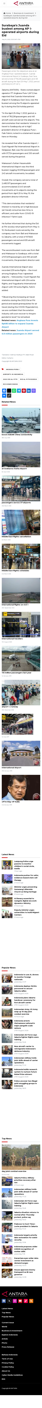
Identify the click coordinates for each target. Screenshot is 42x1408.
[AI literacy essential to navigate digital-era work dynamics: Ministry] (7, 902)
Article (5, 1339)
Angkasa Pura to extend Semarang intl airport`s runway (20, 705)
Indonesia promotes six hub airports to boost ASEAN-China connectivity (20, 433)
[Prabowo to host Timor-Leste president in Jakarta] (7, 1227)
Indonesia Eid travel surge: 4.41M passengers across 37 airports (17, 501)
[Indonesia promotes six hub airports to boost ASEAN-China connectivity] (21, 420)
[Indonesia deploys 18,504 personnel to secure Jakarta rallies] (7, 989)
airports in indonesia (13, 374)
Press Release (8, 1347)
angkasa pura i (12, 369)
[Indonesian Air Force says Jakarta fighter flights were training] (7, 1038)
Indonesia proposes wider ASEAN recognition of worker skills (25, 1249)
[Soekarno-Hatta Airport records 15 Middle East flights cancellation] (21, 522)
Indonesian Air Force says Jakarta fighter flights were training (26, 1037)
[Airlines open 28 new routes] (17, 724)
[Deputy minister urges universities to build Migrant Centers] (7, 913)
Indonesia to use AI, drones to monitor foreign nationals (26, 977)
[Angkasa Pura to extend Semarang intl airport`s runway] (21, 692)
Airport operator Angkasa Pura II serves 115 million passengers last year (20, 671)
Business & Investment (24, 13)
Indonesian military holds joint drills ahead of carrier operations (26, 1060)
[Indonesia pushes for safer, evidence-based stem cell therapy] (7, 879)
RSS (3, 1379)
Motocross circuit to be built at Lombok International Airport (20, 766)
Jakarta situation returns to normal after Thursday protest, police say (26, 1214)
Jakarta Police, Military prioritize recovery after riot (25, 1180)
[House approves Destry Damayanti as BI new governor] (7, 1273)
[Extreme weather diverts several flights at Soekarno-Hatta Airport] (21, 454)
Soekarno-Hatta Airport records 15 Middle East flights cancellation (18, 535)
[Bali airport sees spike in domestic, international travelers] (21, 624)
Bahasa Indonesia (10, 1355)
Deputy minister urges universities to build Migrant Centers (26, 912)
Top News (7, 1139)
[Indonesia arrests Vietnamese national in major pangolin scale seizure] (7, 1024)
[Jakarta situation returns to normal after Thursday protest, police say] (7, 1216)
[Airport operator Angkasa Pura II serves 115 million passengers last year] (21, 658)
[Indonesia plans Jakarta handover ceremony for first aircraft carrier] (7, 1001)
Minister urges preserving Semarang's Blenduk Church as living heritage (25, 889)
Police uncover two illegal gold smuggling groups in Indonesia (25, 1083)
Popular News (9, 968)
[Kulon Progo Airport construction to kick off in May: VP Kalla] (21, 787)
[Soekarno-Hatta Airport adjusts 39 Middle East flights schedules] (21, 556)
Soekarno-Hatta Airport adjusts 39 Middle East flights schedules (18, 569)
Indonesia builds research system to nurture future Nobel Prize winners (25, 1071)
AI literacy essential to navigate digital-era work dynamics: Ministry (25, 900)
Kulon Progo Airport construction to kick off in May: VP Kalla (21, 800)
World (4, 1327)
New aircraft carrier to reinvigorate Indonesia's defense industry (25, 1048)
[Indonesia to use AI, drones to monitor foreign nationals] (7, 978)
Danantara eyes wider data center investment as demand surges (26, 1260)
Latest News (8, 854)
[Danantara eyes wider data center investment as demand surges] (7, 1261)
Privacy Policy (8, 1363)
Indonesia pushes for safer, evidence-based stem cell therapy (26, 877)
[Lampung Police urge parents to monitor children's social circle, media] (7, 865)
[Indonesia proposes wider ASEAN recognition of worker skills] (7, 1250)
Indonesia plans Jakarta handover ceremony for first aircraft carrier (24, 1000)
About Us (6, 1371)
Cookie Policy (8, 1367)
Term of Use (7, 1359)
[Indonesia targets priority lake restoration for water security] (7, 1238)
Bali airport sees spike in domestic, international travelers (18, 637)
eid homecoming (10, 384)
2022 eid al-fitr (10, 379)
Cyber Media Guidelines (12, 1375)
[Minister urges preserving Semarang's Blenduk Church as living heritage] (7, 890)
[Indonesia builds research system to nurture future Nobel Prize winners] (7, 1073)
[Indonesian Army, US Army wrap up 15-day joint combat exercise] (7, 1013)
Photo (4, 1343)
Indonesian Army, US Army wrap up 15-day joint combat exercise (26, 1011)
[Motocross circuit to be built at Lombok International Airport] (21, 753)
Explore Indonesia (10, 1335)
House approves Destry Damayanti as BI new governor (24, 1272)
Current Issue (8, 1323)
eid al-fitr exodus (28, 379)
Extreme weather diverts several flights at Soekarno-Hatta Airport (20, 467)
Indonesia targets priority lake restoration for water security (25, 1237)
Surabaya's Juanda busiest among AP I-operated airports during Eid (20, 17)
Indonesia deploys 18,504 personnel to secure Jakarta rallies (25, 988)
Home (8, 13)
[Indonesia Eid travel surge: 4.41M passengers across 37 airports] (21, 488)
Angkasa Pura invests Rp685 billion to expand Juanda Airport (20, 323)
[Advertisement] (21, 830)
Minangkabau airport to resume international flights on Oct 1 (17, 603)
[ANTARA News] (23, 3)
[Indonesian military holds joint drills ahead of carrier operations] (7, 1061)
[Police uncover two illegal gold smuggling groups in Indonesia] (7, 1084)
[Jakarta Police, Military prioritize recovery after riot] (7, 1181)
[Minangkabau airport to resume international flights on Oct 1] (21, 590)
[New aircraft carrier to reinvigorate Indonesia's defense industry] (7, 1050)
